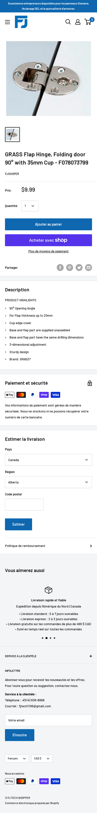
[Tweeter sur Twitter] (79, 267)
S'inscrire (19, 735)
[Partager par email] (88, 267)
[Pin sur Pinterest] (69, 267)
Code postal (13, 494)
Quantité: (11, 206)
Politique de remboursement (25, 546)
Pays (8, 449)
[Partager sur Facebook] (60, 267)
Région (10, 472)
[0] (88, 22)
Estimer (18, 524)
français (13, 758)
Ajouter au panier (48, 224)
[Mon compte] (77, 22)
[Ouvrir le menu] (7, 22)
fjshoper (12, 173)
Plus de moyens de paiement (48, 251)
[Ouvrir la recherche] (68, 22)
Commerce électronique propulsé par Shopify (32, 803)
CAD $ (37, 758)
